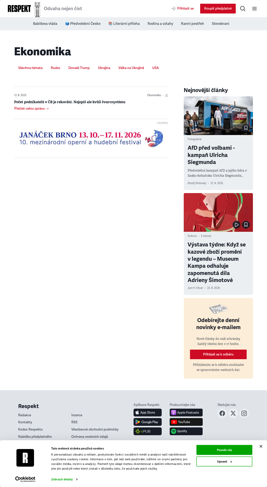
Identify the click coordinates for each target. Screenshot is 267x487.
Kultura (192, 236)
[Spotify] (186, 431)
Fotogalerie (195, 139)
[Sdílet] (166, 95)
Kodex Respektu (30, 429)
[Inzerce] (91, 138)
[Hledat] (242, 8)
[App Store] (148, 412)
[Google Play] (148, 422)
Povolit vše (224, 450)
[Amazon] (148, 431)
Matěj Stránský (197, 183)
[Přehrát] (236, 225)
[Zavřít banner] (261, 446)
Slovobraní (220, 23)
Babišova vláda (45, 23)
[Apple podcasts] (186, 412)
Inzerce (76, 415)
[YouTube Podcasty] (186, 422)
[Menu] (254, 8)
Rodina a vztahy (160, 23)
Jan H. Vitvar (195, 288)
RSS (74, 422)
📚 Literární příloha (124, 23)
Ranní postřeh (192, 23)
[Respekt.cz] (19, 8)
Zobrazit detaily (62, 479)
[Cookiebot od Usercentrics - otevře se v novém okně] (25, 479)
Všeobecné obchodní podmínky (95, 429)
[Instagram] (244, 417)
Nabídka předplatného (35, 437)
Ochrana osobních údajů (89, 437)
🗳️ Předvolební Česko (82, 23)
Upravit (222, 461)
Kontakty (25, 422)
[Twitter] (233, 417)
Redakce (24, 415)
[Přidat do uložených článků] (246, 128)
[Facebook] (222, 417)
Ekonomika (154, 95)
